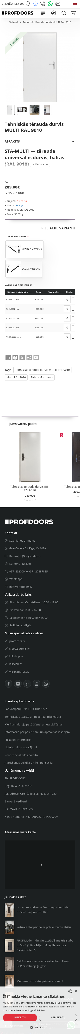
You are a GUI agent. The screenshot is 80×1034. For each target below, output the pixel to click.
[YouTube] (36, 684)
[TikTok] (27, 684)
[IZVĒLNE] (42, 13)
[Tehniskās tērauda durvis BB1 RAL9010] (30, 457)
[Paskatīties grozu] (73, 13)
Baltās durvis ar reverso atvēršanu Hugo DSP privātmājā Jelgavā (43, 963)
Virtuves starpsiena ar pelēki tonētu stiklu (44, 927)
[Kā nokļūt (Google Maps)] (28, 4)
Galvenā (13, 22)
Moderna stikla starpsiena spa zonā (40, 981)
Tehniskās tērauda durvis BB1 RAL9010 (30, 488)
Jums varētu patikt (23, 424)
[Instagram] (18, 684)
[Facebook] (8, 684)
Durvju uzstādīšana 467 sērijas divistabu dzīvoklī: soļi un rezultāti (43, 909)
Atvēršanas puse (15, 236)
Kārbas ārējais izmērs (18, 285)
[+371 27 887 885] (43, 4)
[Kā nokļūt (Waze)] (36, 4)
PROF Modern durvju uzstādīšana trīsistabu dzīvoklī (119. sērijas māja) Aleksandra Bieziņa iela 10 (45, 945)
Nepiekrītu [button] (58, 1017)
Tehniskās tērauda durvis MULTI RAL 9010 (42, 370)
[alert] (40, 1010)
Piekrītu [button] (20, 1017)
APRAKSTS (12, 141)
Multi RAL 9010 (16, 377)
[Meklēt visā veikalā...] (63, 13)
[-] (73, 301)
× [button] (75, 991)
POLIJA (19, 205)
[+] (73, 298)
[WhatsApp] (51, 4)
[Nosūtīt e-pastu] (58, 4)
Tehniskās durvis (42, 377)
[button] (40, 164)
